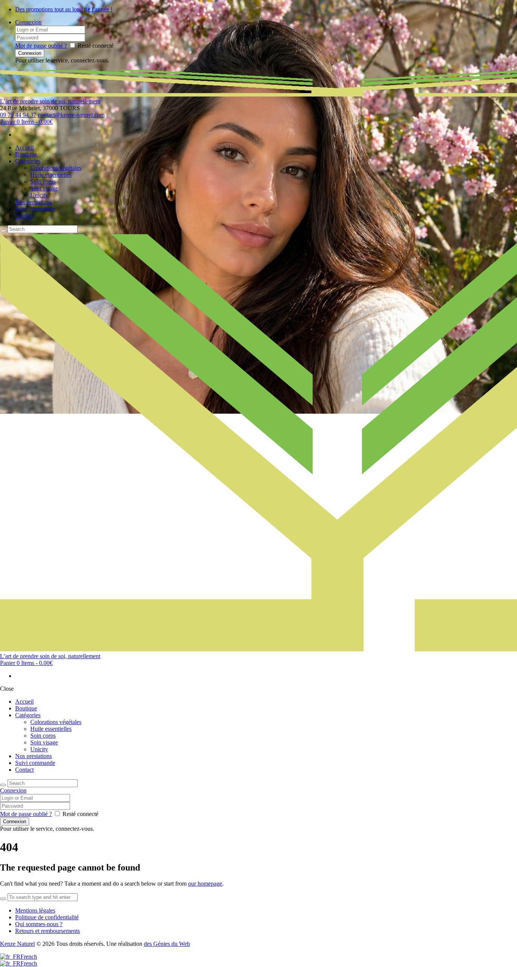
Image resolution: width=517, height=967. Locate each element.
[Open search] (3, 231)
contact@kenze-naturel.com (71, 115)
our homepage (205, 883)
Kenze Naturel (17, 944)
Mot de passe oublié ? (41, 45)
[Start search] (3, 785)
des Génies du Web (167, 944)
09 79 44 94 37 (18, 115)
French (28, 956)
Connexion (28, 22)
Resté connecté (96, 45)
